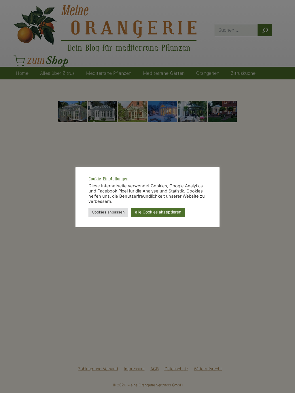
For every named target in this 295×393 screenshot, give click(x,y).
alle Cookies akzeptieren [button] (158, 211)
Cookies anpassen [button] (108, 212)
